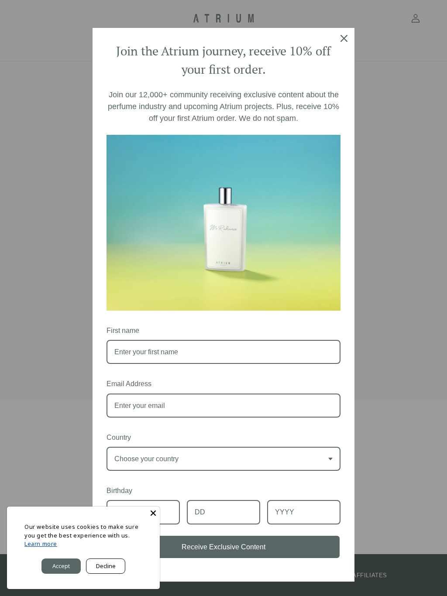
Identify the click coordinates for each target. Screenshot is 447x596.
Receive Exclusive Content (223, 547)
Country (119, 437)
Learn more (40, 544)
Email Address (129, 383)
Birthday (119, 490)
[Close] (153, 513)
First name (123, 330)
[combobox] (223, 459)
